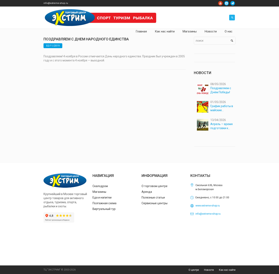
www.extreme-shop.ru (207, 205)
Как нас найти (227, 269)
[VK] (226, 3)
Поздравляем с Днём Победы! (220, 90)
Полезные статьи (153, 197)
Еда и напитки (102, 197)
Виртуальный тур (104, 209)
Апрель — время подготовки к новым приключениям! (221, 126)
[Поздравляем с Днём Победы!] (203, 89)
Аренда (147, 191)
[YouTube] (220, 3)
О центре (194, 269)
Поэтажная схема (104, 203)
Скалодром (100, 186)
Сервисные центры (154, 203)
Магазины (99, 191)
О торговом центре (154, 186)
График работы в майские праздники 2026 (221, 108)
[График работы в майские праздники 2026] (203, 107)
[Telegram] (232, 3)
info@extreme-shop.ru (56, 3)
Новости (209, 269)
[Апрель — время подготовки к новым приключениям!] (203, 125)
